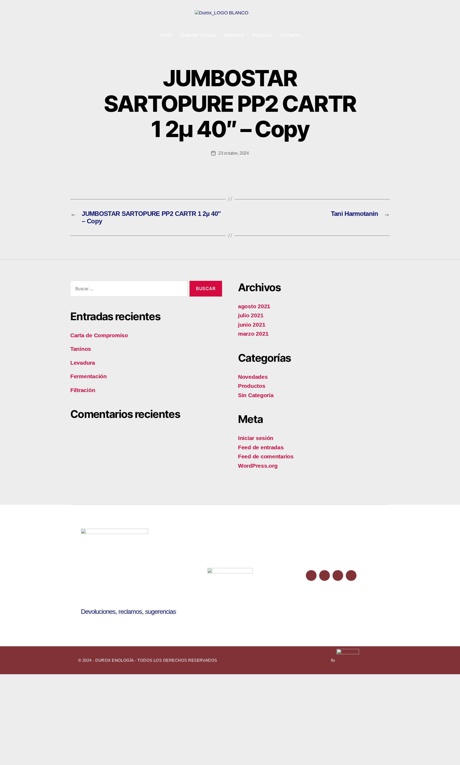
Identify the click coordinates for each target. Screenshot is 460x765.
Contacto (290, 35)
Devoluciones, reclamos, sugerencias (128, 611)
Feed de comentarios (266, 456)
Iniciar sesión (255, 438)
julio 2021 (250, 315)
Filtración (82, 390)
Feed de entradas (261, 447)
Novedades (253, 377)
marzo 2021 (253, 334)
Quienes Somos (198, 35)
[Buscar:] (127, 290)
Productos (251, 386)
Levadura (82, 363)
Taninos (80, 349)
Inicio (166, 35)
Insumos (261, 35)
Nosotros (234, 35)
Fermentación (88, 376)
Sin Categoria (256, 395)
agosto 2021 (254, 306)
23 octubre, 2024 (233, 153)
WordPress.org (258, 466)
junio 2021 (251, 325)
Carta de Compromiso (99, 335)
